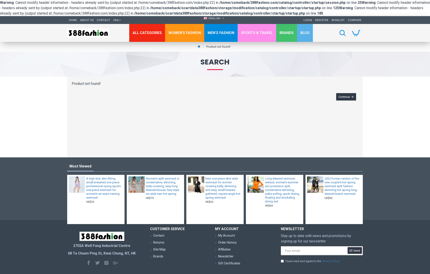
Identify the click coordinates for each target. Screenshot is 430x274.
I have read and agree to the (312, 261)
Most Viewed (80, 166)
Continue (344, 96)
